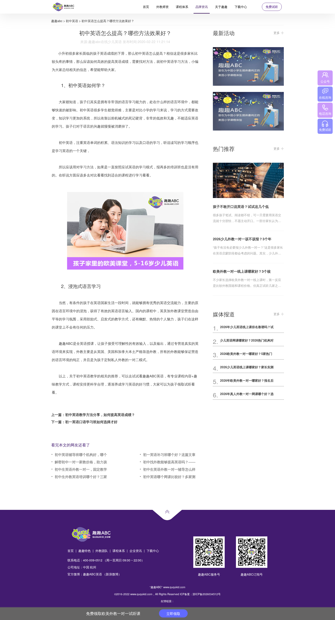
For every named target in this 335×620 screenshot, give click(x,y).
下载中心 (241, 6)
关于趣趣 (221, 6)
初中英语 (72, 21)
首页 (146, 6)
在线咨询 (325, 97)
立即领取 (173, 613)
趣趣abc (56, 21)
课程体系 (182, 6)
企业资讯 (136, 550)
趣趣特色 (84, 550)
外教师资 (162, 6)
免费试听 (272, 6)
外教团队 (101, 550)
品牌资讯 (201, 6)
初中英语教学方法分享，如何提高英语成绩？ (100, 414)
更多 (277, 32)
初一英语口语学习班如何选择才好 (91, 421)
